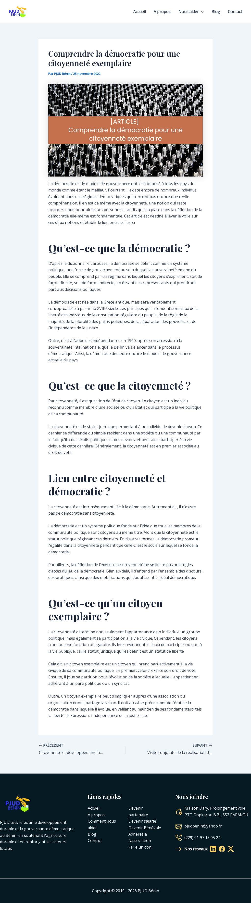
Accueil (139, 11)
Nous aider (188, 11)
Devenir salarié (142, 821)
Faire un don (139, 847)
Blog (216, 11)
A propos (162, 11)
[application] (201, 11)
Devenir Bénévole (144, 827)
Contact (235, 11)
